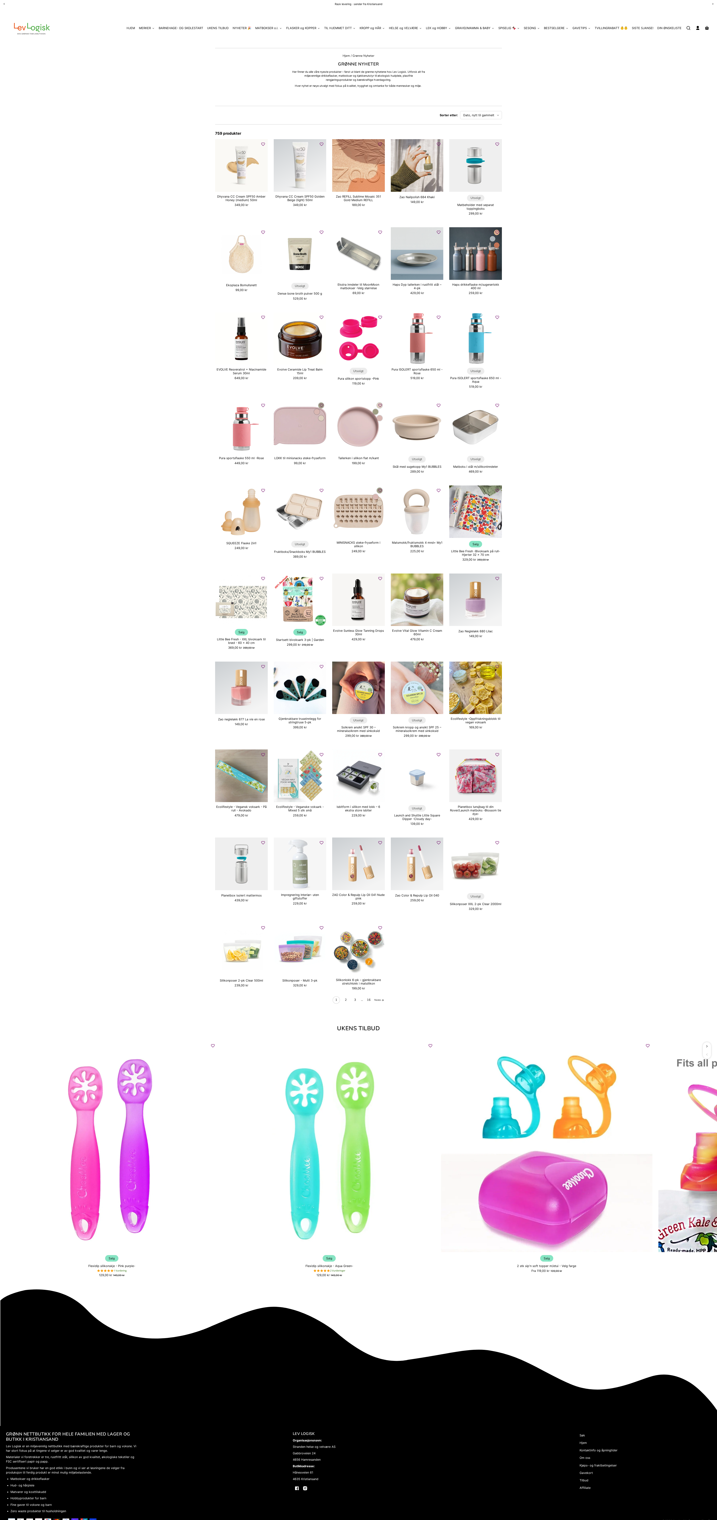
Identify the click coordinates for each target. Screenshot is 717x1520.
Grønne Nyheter (363, 56)
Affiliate (585, 1488)
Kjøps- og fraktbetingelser (598, 1465)
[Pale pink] (317, 412)
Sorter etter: (449, 115)
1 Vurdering (120, 1270)
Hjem (346, 56)
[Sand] (321, 418)
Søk (582, 1435)
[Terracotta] (496, 245)
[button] (688, 28)
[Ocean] (492, 239)
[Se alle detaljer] (241, 165)
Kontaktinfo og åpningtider (598, 1450)
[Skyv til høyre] (707, 1046)
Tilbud (584, 1480)
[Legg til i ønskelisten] (263, 144)
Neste (377, 1000)
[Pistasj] (375, 412)
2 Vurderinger (337, 1270)
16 (369, 1000)
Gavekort (586, 1473)
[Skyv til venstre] (707, 1054)
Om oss (585, 1458)
